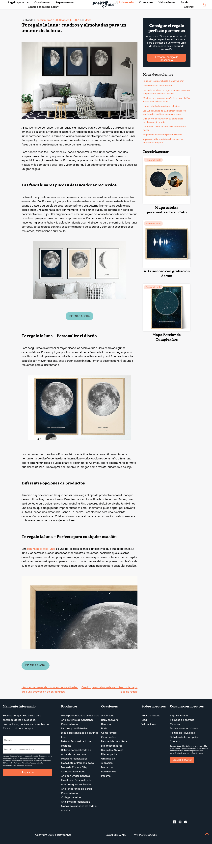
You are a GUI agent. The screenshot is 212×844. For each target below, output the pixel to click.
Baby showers (109, 719)
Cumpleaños (108, 737)
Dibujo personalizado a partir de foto (80, 734)
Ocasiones (41, 2)
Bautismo (106, 724)
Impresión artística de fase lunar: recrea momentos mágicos (163, 141)
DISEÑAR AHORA (79, 316)
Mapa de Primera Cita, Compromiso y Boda (74, 769)
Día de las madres (111, 745)
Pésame (106, 775)
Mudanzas (107, 767)
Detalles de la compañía (184, 737)
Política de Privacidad (182, 732)
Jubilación (107, 762)
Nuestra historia (150, 715)
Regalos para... (17, 2)
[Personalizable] (166, 203)
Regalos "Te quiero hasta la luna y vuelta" (163, 81)
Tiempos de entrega (182, 719)
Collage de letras (71, 797)
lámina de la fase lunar (41, 548)
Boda (104, 728)
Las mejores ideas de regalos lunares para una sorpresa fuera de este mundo (166, 92)
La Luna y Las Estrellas (74, 728)
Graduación (108, 758)
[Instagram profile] (181, 822)
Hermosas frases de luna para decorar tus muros (164, 128)
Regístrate (28, 772)
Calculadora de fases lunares (157, 85)
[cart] (204, 4)
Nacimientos (108, 771)
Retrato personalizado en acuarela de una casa (76, 752)
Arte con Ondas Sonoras (75, 775)
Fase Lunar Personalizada (76, 780)
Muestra (175, 724)
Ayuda (184, 2)
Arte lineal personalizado (75, 801)
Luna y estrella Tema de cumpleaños (161, 106)
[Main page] (103, 5)
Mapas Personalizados (74, 758)
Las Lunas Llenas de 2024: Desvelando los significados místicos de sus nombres (164, 112)
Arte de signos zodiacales (76, 784)
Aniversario (107, 715)
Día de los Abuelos (112, 750)
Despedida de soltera (114, 741)
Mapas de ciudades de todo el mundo (79, 808)
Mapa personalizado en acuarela (80, 715)
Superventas (63, 2)
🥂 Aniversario (124, 2)
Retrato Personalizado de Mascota (76, 743)
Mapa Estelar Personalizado (77, 762)
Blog (144, 719)
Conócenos (146, 2)
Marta (88, 20)
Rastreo (189, 6)
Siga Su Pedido (179, 715)
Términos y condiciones (184, 728)
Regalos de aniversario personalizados (162, 134)
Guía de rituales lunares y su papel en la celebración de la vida (163, 120)
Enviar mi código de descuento (166, 58)
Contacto (175, 741)
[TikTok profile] (187, 822)
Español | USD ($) (182, 760)
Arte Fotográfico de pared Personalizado (76, 790)
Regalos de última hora (42, 6)
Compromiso (109, 732)
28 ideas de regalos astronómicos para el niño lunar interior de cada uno (166, 100)
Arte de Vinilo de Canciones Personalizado (77, 722)
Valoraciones (167, 2)
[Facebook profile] (176, 822)
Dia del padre (109, 754)
